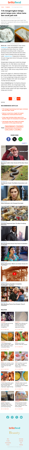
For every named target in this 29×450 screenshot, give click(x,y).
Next (18, 98)
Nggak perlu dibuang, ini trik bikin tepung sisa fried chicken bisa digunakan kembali (21, 325)
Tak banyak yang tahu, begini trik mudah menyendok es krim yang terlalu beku (13, 122)
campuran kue (8, 56)
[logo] (14, 425)
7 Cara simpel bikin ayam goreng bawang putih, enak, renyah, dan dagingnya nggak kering (7, 384)
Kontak (8, 440)
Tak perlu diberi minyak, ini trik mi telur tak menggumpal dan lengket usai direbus (21, 384)
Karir (21, 442)
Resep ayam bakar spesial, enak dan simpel (21, 344)
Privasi (8, 444)
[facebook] (7, 417)
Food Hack (20, 126)
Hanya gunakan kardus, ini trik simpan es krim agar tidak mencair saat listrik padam (21, 404)
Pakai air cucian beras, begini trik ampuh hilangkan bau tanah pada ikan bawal (12, 113)
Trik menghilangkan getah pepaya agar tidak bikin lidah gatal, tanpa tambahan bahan (7, 345)
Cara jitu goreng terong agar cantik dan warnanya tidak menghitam (7, 325)
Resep (16, 342)
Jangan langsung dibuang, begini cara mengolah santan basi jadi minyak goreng (6, 404)
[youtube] (21, 417)
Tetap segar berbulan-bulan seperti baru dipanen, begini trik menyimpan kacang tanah (14, 118)
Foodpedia (8, 7)
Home (2, 7)
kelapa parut (4, 47)
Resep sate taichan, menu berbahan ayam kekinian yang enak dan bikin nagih (7, 365)
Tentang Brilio (8, 442)
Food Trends (9, 129)
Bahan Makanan (10, 126)
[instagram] (12, 417)
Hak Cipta (21, 439)
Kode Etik (21, 440)
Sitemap (21, 444)
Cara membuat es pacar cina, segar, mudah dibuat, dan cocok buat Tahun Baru (21, 365)
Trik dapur (18, 129)
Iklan (8, 439)
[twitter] (16, 417)
